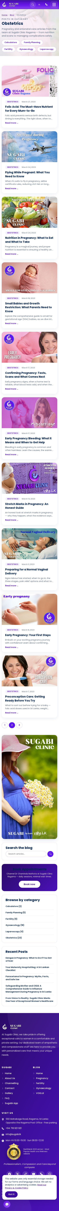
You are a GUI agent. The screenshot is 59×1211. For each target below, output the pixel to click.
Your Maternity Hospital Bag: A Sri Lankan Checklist (27, 969)
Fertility (8, 49)
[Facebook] (9, 1174)
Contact (9, 1088)
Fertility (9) (11, 918)
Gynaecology (26, 49)
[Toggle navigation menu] (54, 4)
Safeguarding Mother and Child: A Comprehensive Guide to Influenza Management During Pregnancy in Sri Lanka (28, 988)
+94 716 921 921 (14, 1128)
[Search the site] (33, 4)
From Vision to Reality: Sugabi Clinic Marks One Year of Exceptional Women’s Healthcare (29, 1000)
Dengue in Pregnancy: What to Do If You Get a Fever (29, 959)
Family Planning (32, 42)
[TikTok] (25, 1174)
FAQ (7, 1098)
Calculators (10, 42)
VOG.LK (40, 1093)
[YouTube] (33, 1174)
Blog (12, 15)
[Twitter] (17, 1174)
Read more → (11, 123)
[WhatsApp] (49, 1174)
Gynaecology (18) (15, 925)
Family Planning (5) (16, 912)
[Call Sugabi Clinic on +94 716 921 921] (46, 4)
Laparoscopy (46, 49)
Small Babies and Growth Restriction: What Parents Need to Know (28, 307)
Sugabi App (11, 1103)
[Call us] (41, 1174)
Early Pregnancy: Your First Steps (28, 635)
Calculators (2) (14, 906)
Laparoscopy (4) (14, 931)
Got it (11, 1194)
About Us (10, 1078)
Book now (29, 884)
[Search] (50, 854)
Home (4, 15)
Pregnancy (42, 1078)
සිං (39, 4)
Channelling (11, 1083)
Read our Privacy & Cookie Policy (25, 1186)
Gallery (9, 1093)
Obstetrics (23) (14, 937)
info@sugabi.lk (13, 1134)
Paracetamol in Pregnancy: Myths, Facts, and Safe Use (27, 978)
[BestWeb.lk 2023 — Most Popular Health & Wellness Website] (14, 1151)
